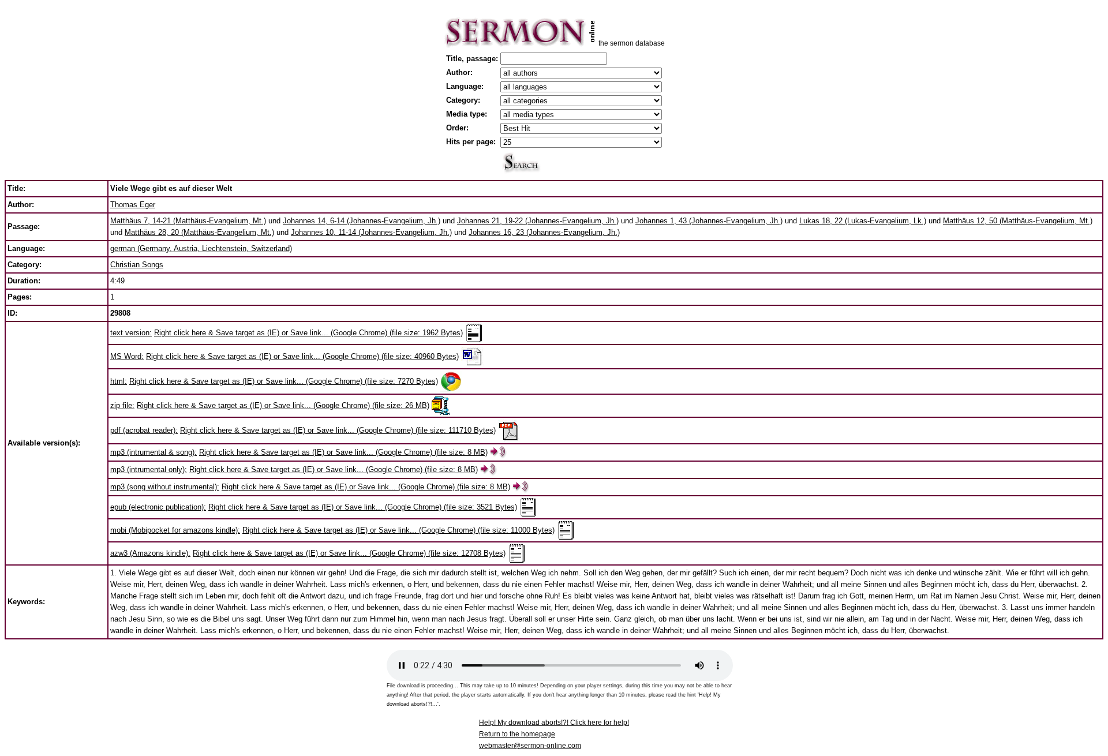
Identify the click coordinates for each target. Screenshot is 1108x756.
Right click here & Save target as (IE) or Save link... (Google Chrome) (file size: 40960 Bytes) (302, 356)
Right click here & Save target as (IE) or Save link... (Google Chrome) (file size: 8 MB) (343, 452)
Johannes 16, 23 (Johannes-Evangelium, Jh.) (544, 232)
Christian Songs (136, 264)
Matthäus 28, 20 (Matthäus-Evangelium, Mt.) (199, 232)
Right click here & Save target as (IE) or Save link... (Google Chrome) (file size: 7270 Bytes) (283, 381)
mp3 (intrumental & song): (153, 452)
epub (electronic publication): (158, 507)
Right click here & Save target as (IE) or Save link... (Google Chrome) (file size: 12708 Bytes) (349, 553)
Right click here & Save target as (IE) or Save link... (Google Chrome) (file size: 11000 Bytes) (398, 530)
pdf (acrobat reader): (144, 430)
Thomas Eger (132, 204)
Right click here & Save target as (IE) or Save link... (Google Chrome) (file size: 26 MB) (283, 405)
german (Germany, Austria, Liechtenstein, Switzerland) (201, 248)
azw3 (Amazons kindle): (150, 553)
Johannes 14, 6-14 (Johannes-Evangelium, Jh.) (361, 220)
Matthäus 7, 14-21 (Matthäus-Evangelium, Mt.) (188, 220)
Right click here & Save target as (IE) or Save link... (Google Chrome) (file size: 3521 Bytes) (362, 507)
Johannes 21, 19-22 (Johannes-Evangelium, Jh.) (538, 220)
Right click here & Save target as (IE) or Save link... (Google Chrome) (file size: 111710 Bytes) (338, 430)
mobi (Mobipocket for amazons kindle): (175, 530)
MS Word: (127, 356)
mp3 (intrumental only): (148, 469)
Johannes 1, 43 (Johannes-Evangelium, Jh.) (709, 220)
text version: (131, 332)
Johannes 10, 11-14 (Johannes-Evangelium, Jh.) (371, 232)
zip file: (122, 405)
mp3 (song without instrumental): (164, 486)
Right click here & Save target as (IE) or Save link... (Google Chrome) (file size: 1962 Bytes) (308, 332)
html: (118, 381)
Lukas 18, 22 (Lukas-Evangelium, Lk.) (862, 220)
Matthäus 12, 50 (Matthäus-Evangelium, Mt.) (1017, 220)
